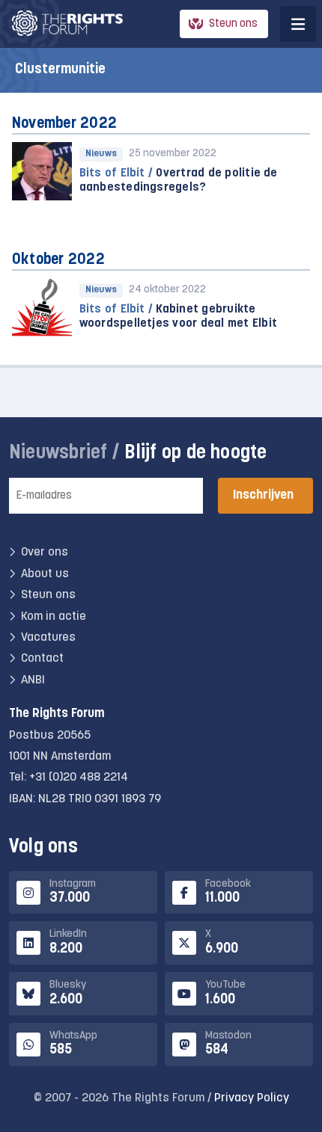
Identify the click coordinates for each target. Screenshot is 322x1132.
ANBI (33, 680)
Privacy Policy (251, 1098)
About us (45, 574)
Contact (42, 659)
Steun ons (233, 24)
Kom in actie (53, 617)
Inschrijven (263, 495)
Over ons (44, 553)
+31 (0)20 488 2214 (78, 778)
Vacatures (48, 638)
